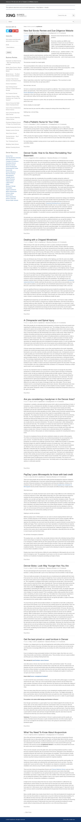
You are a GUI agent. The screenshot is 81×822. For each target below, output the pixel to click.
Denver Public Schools (12, 200)
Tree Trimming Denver (12, 141)
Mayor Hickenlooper (11, 191)
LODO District (9, 182)
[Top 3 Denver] (16, 15)
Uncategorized (52, 33)
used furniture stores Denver (40, 660)
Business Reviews (53, 158)
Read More (27, 115)
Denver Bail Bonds (29, 92)
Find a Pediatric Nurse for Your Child (41, 121)
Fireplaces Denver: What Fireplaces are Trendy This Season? (13, 98)
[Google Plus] (13, 30)
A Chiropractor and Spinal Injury (39, 320)
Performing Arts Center (12, 168)
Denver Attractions (11, 172)
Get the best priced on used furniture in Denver (46, 639)
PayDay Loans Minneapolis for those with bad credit (48, 474)
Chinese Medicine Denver (59, 769)
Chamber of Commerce (12, 161)
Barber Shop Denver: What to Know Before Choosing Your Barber (14, 69)
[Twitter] (7, 30)
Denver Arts (9, 170)
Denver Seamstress (11, 83)
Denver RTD (9, 195)
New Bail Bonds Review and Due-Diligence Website (48, 30)
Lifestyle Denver (10, 177)
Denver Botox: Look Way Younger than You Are (46, 565)
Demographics (10, 175)
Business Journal (10, 165)
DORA (7, 184)
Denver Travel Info (11, 198)
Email (7, 44)
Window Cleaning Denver (13, 147)
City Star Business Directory (13, 157)
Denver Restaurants (11, 166)
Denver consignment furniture (38, 676)
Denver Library (10, 193)
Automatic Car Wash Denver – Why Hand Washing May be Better (13, 62)
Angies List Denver (11, 189)
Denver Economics (11, 159)
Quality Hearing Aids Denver (13, 127)
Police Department (11, 197)
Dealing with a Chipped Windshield (40, 239)
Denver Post (9, 156)
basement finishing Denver (53, 203)
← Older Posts (27, 812)
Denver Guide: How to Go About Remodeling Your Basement (48, 154)
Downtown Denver (11, 163)
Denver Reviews (10, 179)
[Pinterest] (16, 30)
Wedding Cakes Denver (12, 144)
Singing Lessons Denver (12, 130)
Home (25, 26)
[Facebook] (10, 30)
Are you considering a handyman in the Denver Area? (49, 399)
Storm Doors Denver (11, 133)
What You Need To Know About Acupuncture (45, 732)
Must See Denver (10, 173)
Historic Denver (10, 181)
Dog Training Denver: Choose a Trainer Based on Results (13, 88)
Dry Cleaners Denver (11, 93)
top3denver (44, 33)
